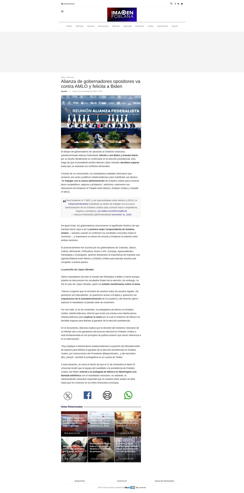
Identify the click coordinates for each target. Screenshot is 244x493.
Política (69, 26)
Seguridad (127, 26)
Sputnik (64, 91)
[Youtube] (182, 4)
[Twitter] (178, 4)
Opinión (175, 26)
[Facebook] (175, 4)
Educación (139, 26)
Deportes (116, 26)
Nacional (90, 26)
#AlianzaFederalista (78, 204)
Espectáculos (162, 26)
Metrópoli (79, 26)
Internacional (103, 26)
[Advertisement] (122, 52)
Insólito (150, 26)
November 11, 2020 (121, 214)
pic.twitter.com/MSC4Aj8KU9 (112, 211)
